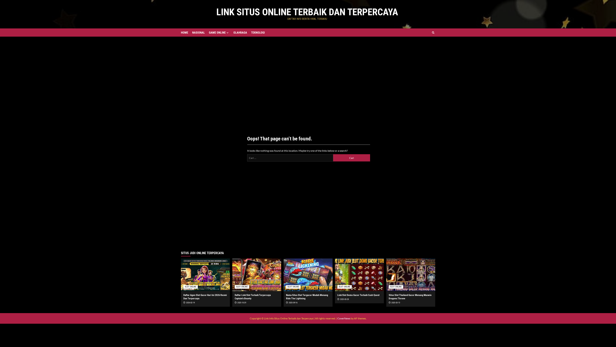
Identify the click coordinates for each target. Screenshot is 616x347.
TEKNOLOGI (258, 32)
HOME (184, 32)
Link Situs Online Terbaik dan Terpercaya (307, 12)
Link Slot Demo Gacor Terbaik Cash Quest (358, 295)
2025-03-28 (344, 299)
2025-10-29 (241, 303)
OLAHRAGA (240, 32)
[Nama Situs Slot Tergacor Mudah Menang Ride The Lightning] (308, 274)
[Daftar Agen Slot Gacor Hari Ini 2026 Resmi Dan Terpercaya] (205, 274)
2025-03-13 (395, 303)
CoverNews (343, 318)
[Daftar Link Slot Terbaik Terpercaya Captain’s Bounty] (256, 274)
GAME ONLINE (217, 32)
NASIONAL (198, 32)
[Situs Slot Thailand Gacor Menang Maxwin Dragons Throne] (410, 274)
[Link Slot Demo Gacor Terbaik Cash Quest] (359, 274)
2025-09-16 (293, 303)
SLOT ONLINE (190, 287)
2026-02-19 (190, 303)
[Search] (433, 32)
